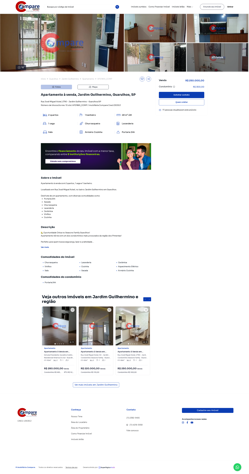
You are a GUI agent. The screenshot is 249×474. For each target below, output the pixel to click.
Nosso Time (76, 416)
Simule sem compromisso (63, 161)
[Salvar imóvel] (142, 79)
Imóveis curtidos (138, 7)
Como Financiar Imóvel (159, 7)
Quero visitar (181, 102)
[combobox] (82, 7)
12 (23, 67)
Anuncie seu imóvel (212, 7)
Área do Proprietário (80, 428)
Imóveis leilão (178, 7)
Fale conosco (132, 430)
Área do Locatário (79, 422)
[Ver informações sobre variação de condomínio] (174, 87)
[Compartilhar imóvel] (148, 79)
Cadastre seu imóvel (207, 410)
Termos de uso (71, 467)
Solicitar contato (182, 95)
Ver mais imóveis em (96, 384)
